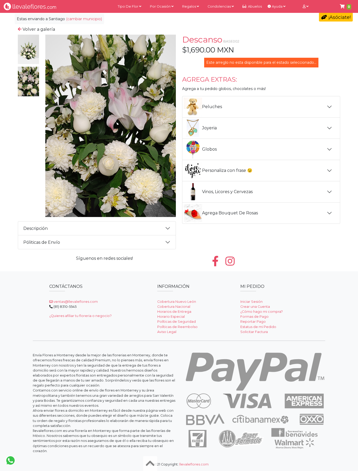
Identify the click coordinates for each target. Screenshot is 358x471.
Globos (209, 149)
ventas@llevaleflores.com (75, 302)
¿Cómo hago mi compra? (261, 312)
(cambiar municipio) (84, 19)
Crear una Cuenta (255, 307)
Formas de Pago (254, 317)
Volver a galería (38, 29)
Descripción (35, 228)
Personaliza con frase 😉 (227, 170)
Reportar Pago (253, 322)
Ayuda (277, 6)
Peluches (212, 106)
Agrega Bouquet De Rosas (230, 212)
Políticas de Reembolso (177, 327)
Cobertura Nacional (173, 307)
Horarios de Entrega (174, 312)
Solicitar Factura (254, 332)
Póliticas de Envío (41, 242)
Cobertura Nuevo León (176, 302)
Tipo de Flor (128, 6)
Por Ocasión (160, 6)
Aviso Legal (166, 332)
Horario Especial (171, 317)
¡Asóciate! (339, 17)
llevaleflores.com (194, 464)
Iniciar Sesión (251, 302)
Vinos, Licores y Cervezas (227, 191)
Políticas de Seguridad (176, 322)
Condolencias (220, 6)
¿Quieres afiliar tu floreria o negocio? (80, 316)
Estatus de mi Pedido (258, 327)
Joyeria (209, 127)
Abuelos (254, 6)
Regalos (189, 6)
